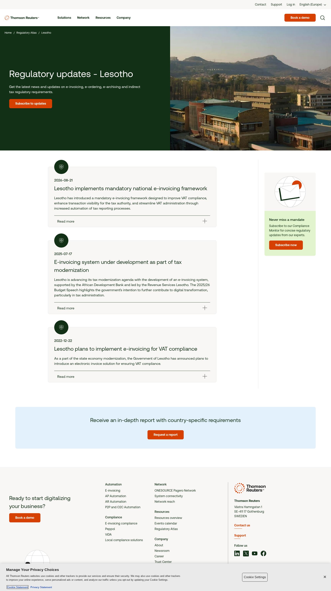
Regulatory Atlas (166, 529)
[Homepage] (22, 17)
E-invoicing (112, 490)
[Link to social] (237, 554)
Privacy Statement (40, 587)
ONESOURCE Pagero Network (175, 490)
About (159, 545)
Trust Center (163, 562)
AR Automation (115, 501)
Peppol (110, 529)
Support (240, 535)
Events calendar (166, 523)
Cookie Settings (255, 577)
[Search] (322, 17)
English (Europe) (311, 4)
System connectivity (169, 496)
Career (159, 556)
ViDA (108, 534)
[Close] (325, 577)
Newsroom (162, 551)
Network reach (165, 501)
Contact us (242, 525)
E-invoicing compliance (121, 523)
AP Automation (115, 496)
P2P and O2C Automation (122, 507)
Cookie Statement (17, 587)
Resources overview (168, 518)
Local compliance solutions (124, 540)
